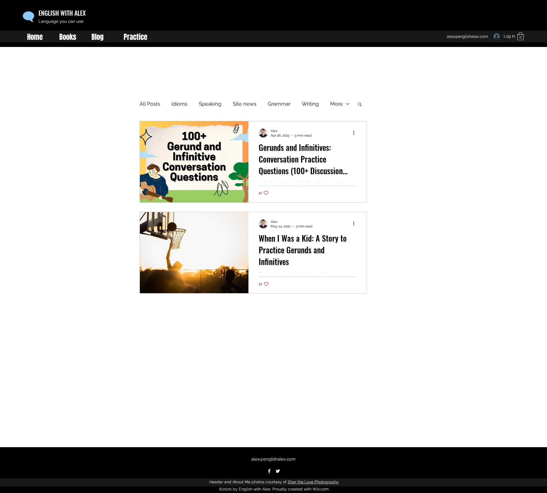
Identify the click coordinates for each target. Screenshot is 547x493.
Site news (244, 104)
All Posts (150, 104)
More (336, 104)
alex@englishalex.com (273, 459)
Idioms (179, 104)
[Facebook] (269, 471)
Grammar (279, 104)
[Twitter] (278, 471)
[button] (359, 105)
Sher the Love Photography (313, 482)
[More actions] (355, 133)
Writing (310, 104)
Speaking (210, 104)
